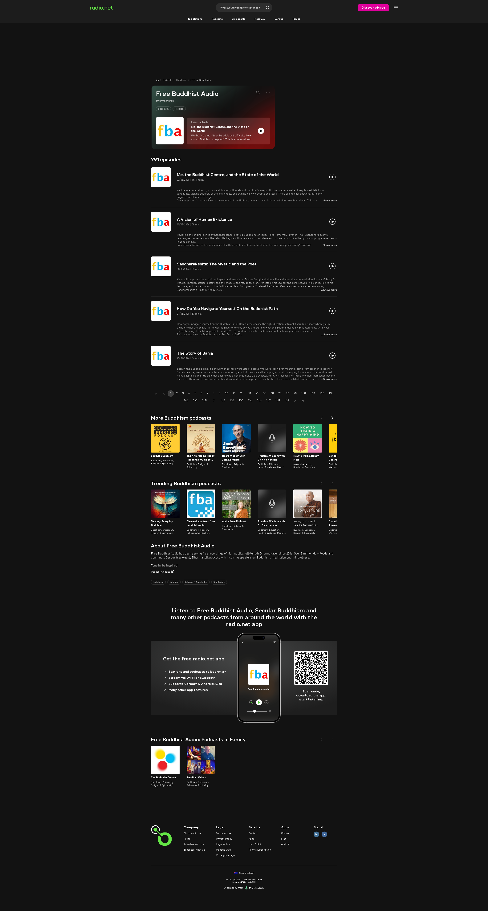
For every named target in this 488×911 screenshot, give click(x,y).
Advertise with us (194, 844)
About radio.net (193, 833)
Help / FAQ (255, 844)
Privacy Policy (224, 839)
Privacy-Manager (226, 855)
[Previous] (321, 416)
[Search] (267, 7)
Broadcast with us (194, 850)
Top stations (195, 19)
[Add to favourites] (258, 93)
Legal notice (223, 844)
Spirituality (219, 582)
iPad (283, 839)
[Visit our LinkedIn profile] (316, 834)
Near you (259, 19)
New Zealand (246, 873)
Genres (278, 19)
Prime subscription (260, 850)
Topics (296, 19)
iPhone (285, 833)
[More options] (268, 93)
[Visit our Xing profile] (324, 834)
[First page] (156, 394)
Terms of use (223, 833)
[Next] (332, 416)
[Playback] (261, 131)
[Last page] (303, 401)
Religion (179, 109)
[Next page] (295, 401)
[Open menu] (395, 7)
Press (187, 839)
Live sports (238, 19)
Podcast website (160, 571)
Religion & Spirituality (196, 582)
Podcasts (217, 19)
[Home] (157, 80)
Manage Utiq (223, 850)
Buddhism (163, 109)
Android (285, 844)
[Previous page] (164, 394)
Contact (253, 833)
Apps (251, 839)
